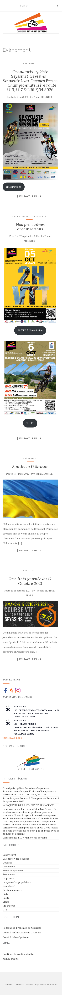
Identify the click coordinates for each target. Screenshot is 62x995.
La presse (8, 878)
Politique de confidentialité (18, 954)
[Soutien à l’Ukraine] (30, 499)
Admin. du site (11, 958)
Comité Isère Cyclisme (16, 937)
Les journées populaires (17, 882)
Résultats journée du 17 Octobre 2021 (30, 581)
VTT (5, 909)
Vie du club (9, 905)
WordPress (52, 984)
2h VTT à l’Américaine (30, 330)
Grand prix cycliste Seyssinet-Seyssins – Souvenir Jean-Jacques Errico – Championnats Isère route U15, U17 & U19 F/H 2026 (30, 80)
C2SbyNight (9, 854)
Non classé (9, 886)
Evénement (30, 63)
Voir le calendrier (12, 738)
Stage (6, 901)
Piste (5, 893)
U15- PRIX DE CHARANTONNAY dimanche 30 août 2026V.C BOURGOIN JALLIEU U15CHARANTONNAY (36, 713)
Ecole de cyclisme (13, 870)
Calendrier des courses (29, 216)
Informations (13, 186)
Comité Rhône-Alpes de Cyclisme (22, 932)
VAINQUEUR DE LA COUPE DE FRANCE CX (28, 805)
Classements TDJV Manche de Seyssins (25, 837)
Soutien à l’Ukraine (30, 466)
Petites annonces (12, 890)
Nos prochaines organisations (30, 227)
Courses (29, 570)
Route (6, 897)
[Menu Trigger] (8, 7)
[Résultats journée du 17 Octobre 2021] (30, 614)
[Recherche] (57, 5)
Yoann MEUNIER (42, 97)
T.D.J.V (30, 423)
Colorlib (29, 984)
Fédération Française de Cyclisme (22, 927)
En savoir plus (30, 196)
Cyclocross (9, 866)
